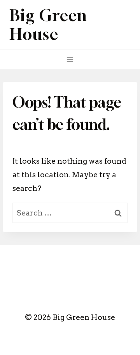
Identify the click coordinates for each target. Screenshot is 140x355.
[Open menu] (70, 59)
